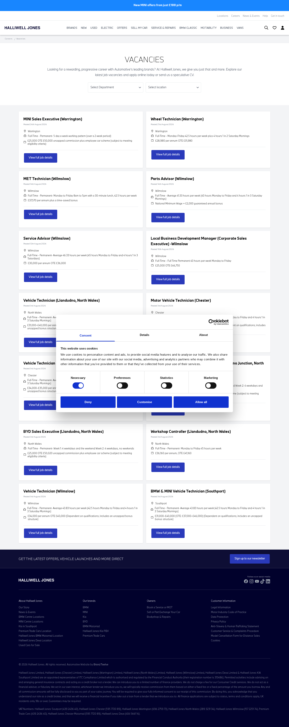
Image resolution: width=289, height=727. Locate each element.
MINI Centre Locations (31, 621)
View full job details (40, 157)
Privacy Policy (218, 621)
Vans (240, 28)
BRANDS (72, 28)
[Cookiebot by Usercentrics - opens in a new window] (211, 322)
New (84, 28)
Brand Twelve (101, 664)
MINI (85, 612)
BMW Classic (188, 28)
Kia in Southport (28, 626)
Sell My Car (139, 28)
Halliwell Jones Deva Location (35, 640)
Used (93, 28)
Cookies (215, 640)
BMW (86, 607)
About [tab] (203, 335)
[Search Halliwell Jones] (264, 28)
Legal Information (221, 607)
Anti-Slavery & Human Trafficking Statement (235, 626)
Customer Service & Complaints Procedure (235, 630)
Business (226, 28)
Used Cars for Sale (29, 645)
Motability (208, 28)
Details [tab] (144, 335)
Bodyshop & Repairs (159, 616)
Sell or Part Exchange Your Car (163, 612)
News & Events (251, 15)
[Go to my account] (273, 28)
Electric (107, 28)
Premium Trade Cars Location (35, 630)
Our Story (24, 607)
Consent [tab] (85, 335)
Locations (222, 15)
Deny (88, 402)
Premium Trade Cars (94, 635)
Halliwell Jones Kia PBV (96, 630)
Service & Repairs (163, 28)
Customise (144, 402)
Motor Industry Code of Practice (228, 612)
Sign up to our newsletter (250, 558)
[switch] (122, 385)
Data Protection (219, 616)
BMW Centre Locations (31, 616)
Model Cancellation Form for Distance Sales (235, 635)
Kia (84, 616)
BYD (85, 621)
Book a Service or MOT (159, 607)
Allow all (201, 402)
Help (265, 15)
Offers (122, 28)
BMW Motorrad (91, 626)
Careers (235, 15)
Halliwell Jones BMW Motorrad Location (41, 635)
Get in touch (277, 15)
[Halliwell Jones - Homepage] (27, 28)
